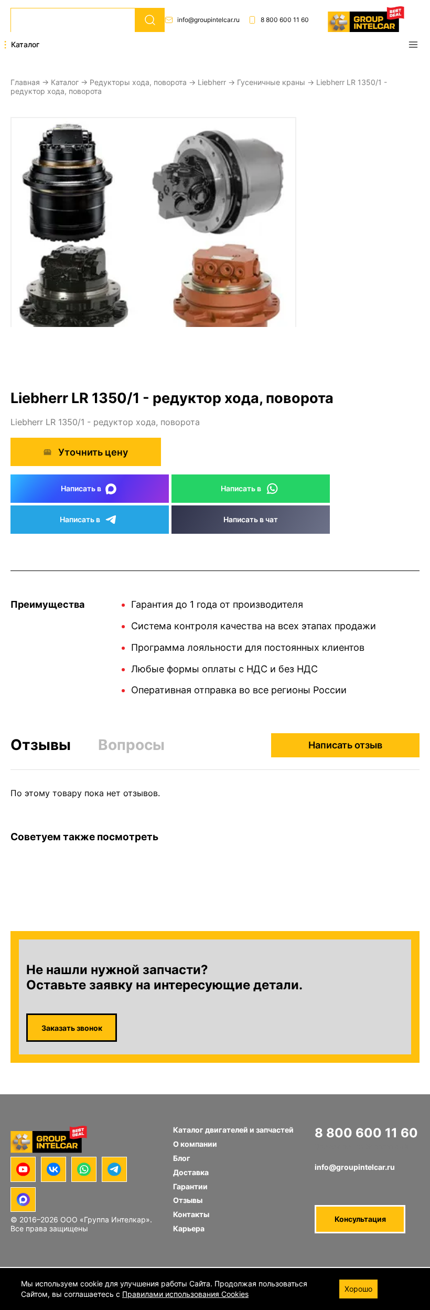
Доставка (191, 1172)
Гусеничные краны (271, 82)
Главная (25, 82)
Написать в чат (250, 519)
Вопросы (131, 745)
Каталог (65, 82)
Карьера (189, 1228)
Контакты (191, 1214)
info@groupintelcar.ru (208, 20)
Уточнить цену (93, 452)
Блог (181, 1158)
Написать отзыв (345, 745)
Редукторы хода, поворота (138, 82)
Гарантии (190, 1186)
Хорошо (358, 1288)
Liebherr (212, 82)
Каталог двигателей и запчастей (233, 1129)
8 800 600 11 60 (285, 20)
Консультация (360, 1218)
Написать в (81, 488)
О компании (195, 1143)
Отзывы (40, 745)
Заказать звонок (71, 1027)
